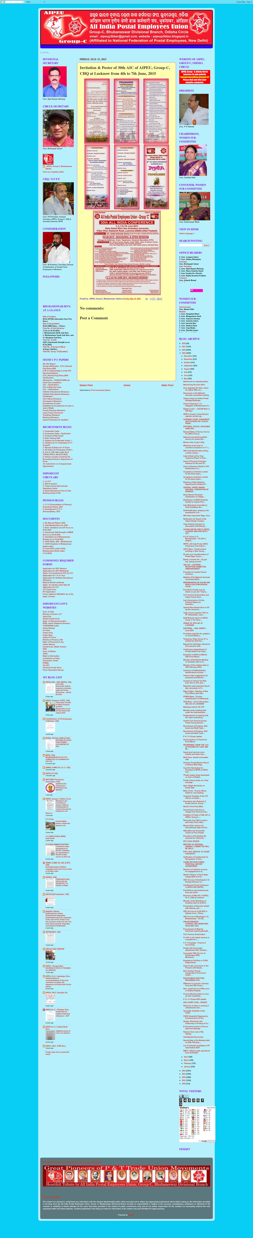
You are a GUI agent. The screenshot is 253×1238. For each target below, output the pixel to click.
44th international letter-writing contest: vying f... (195, 452)
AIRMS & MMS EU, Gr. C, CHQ (58, 768)
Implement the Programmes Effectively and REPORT (61, 787)
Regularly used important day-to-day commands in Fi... (196, 687)
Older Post (167, 385)
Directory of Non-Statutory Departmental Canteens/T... (195, 483)
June (186, 375)
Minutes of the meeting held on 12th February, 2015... (196, 666)
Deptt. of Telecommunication (54, 621)
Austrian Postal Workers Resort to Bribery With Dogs (196, 764)
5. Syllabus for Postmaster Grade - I (57, 441)
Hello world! (50, 838)
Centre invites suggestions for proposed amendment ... (195, 677)
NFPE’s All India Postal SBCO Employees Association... (195, 545)
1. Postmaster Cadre (51, 431)
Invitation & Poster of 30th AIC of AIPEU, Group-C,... (196, 816)
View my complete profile (53, 172)
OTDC (45, 654)
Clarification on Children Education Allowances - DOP (63, 1014)
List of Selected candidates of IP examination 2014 (196, 1047)
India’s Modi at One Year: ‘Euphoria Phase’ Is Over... (195, 457)
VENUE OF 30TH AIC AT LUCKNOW (193, 624)
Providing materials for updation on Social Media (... (196, 635)
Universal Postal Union (52, 668)
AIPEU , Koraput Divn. (55, 966)
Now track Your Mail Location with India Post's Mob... (195, 821)
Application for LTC (51, 587)
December (188, 356)
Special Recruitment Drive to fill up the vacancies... (196, 608)
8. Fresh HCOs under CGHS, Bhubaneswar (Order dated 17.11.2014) (54, 551)
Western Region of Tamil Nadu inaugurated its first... (195, 876)
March (186, 1060)
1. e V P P (47, 481)
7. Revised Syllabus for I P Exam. (56, 448)
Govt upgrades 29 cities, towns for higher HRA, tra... (195, 389)
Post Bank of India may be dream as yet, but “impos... (195, 591)
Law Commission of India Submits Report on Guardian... (193, 602)
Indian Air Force (49, 637)
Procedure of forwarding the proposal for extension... (194, 837)
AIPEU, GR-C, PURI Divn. (56, 1046)
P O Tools (50, 819)
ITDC (45, 649)
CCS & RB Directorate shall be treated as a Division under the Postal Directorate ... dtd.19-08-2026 (63, 689)
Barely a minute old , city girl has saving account (195, 560)
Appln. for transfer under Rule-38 (56, 585)
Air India (46, 630)
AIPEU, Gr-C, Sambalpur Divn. (58, 976)
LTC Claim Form (49, 590)
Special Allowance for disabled (55, 420)
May (186, 379)
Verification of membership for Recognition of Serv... (195, 858)
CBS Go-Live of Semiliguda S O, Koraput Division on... (196, 881)
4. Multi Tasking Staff (51, 438)
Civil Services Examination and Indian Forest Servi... (196, 596)
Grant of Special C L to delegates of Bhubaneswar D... (196, 405)
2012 (184, 1077)
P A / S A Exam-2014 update (194, 999)
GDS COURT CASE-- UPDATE (195, 1002)
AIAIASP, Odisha (52, 911)
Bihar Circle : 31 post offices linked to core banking (194, 792)
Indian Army (48, 633)
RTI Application (49, 592)
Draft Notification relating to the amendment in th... (196, 511)
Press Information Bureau (53, 670)
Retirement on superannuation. (196, 381)
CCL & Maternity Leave (52, 387)
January (187, 1067)
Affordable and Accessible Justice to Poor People (194, 832)
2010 (184, 1084)
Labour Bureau (49, 644)
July (186, 372)
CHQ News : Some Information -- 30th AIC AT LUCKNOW (196, 703)
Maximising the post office (194, 385)
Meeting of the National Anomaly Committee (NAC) (196, 578)
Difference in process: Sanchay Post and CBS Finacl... (196, 984)
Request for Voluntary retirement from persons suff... (196, 645)
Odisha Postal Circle (51, 619)
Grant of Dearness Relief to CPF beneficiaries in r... (196, 467)
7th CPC (46, 665)
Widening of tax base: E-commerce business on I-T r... (196, 447)
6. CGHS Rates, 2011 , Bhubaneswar (57, 542)
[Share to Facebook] (158, 299)
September (188, 366)
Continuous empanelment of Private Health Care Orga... (195, 650)
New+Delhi (197, 290)
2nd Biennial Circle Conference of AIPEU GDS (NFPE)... (196, 886)
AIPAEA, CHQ (51, 877)
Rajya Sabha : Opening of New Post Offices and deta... (195, 692)
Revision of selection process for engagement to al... (195, 870)
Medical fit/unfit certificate (53, 583)
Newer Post (86, 385)
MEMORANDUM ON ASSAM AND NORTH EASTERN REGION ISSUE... (196, 584)
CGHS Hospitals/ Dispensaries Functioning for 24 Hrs (195, 1017)
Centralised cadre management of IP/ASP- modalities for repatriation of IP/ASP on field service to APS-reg (63, 852)
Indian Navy (47, 635)
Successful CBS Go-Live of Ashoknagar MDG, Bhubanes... (194, 955)
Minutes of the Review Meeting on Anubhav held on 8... (195, 661)
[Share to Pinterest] (161, 299)
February (188, 1063)
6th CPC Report (49, 364)
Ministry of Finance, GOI (53, 640)
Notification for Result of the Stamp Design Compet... (194, 520)
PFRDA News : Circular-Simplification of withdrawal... (196, 698)
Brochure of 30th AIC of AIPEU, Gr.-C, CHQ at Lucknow (196, 897)
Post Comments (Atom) (100, 390)
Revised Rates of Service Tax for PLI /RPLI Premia (196, 433)
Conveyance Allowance (52, 401)
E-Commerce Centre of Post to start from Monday (195, 1028)
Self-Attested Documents (193, 1037)
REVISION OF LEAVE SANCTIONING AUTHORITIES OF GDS (63, 743)
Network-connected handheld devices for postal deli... (195, 438)
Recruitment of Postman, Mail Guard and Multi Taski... (195, 727)
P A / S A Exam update (192, 736)
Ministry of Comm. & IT (52, 614)
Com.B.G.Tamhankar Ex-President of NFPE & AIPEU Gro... (195, 770)
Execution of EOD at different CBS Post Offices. (195, 656)
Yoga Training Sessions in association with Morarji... (194, 525)
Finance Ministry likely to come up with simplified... (196, 995)
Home (127, 385)
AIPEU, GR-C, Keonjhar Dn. (57, 993)
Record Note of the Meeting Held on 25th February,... (196, 1041)
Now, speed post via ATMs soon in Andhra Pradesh (196, 990)
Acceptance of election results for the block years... (195, 473)
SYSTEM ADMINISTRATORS (57, 844)
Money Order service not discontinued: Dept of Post (195, 827)
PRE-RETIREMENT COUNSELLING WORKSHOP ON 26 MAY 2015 (195, 924)
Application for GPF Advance (55, 569)
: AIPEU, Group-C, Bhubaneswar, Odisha (58, 167)
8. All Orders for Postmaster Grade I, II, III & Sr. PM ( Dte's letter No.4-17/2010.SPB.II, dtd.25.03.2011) (58, 452)
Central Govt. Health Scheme (54, 647)
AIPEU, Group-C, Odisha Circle (58, 799)
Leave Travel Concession (53, 413)
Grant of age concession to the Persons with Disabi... (195, 967)
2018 (184, 343)
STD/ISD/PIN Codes (51, 626)
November (188, 359)
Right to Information (51, 656)
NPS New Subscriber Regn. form (196, 516)
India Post (47, 616)
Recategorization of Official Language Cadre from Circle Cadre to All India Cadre (59, 869)
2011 (184, 1080)
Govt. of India (48, 612)
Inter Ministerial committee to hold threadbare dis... (195, 506)
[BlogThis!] (153, 299)
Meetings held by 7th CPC (193, 707)
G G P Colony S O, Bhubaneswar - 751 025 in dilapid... (194, 539)
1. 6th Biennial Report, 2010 (54, 523)
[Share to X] (156, 299)
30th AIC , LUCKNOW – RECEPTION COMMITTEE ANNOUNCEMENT (194, 567)
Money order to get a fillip (193, 442)
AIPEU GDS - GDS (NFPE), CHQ (58, 682)
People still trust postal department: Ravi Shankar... (195, 949)
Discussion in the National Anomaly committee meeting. (196, 394)
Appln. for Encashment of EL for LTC (58, 573)
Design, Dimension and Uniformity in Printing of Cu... (196, 1022)
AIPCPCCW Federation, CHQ (57, 894)
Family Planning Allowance (54, 410)
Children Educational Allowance (56, 392)
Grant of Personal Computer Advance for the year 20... (194, 462)
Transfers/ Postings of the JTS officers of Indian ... (195, 797)
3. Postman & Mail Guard (53, 436)
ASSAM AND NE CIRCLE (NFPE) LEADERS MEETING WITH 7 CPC (196, 531)
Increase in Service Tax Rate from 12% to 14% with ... (194, 682)
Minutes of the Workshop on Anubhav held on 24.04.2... (195, 902)
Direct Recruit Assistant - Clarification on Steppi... (194, 496)
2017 (184, 347)
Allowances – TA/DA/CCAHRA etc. (56, 380)
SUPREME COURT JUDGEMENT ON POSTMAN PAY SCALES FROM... (196, 421)
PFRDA (46, 663)
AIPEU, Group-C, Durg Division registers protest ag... (196, 415)
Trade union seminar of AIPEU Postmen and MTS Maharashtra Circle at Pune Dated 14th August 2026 (63, 708)
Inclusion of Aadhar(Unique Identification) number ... (194, 671)
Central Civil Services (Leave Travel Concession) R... (195, 722)
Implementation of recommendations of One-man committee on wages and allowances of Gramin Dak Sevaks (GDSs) (58, 982)
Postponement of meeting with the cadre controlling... (195, 716)
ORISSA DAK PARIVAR (55, 949)
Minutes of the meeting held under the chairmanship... (194, 711)
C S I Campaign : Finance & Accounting (194, 944)
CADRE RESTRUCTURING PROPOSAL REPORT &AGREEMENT (193, 864)
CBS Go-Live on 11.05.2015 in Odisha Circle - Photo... (195, 912)
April (186, 1057)
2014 (184, 1071)
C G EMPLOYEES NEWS (56, 836)
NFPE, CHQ (50, 755)
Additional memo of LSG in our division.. (63, 1032)
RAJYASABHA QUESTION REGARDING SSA (193, 979)
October (187, 362)
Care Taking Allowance (52, 399)
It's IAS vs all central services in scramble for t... (196, 938)
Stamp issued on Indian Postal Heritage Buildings (195, 399)
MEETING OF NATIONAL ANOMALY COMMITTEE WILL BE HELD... (196, 846)
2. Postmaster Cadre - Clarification (57, 434)
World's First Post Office (193, 807)
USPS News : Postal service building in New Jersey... (194, 550)
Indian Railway (49, 628)
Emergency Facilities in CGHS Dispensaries (195, 961)
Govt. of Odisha (49, 651)
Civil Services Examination (194, 934)
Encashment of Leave (51, 403)
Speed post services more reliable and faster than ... (194, 753)
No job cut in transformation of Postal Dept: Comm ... (195, 555)
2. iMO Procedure (50, 484)
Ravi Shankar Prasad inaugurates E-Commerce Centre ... (194, 973)
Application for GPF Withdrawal (56, 571)
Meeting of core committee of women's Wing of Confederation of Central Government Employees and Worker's (58, 807)
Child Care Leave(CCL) (52, 383)
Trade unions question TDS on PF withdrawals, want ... (195, 614)
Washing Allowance (51, 417)
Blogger (131, 1215)
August (187, 369)
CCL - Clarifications (51, 385)
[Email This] (151, 299)
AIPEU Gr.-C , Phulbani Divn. (57, 1010)
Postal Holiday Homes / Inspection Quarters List (63, 823)
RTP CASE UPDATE (191, 841)
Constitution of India (51, 658)
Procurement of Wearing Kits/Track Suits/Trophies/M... (196, 930)
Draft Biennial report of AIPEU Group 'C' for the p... (195, 619)
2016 (184, 350)
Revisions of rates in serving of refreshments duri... (196, 1007)
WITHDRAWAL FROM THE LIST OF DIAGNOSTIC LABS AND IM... (196, 747)
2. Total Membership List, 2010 (55, 525)
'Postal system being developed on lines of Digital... (196, 776)
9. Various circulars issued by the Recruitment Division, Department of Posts (57, 459)
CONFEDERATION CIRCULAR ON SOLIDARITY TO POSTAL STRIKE (62, 882)
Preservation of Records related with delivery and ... (196, 907)
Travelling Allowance (51, 415)
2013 (184, 1074)
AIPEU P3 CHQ (52, 773)
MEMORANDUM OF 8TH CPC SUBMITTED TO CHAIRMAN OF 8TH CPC (57, 759)
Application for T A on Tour (54, 576)
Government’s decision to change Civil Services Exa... (195, 811)
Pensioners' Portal (50, 661)
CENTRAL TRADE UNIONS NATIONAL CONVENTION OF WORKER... (196, 489)
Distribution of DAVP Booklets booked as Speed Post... (195, 501)
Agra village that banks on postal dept (194, 787)
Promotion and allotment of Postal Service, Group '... (194, 802)
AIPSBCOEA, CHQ (53, 932)
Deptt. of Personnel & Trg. (53, 642)
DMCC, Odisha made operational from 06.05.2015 (196, 1052)
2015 (184, 353)
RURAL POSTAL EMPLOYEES (58, 738)
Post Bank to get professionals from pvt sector (195, 891)
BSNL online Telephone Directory (56, 623)
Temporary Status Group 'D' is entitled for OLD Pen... (195, 640)
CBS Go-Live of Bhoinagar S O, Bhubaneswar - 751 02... (196, 918)
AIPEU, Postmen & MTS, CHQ (58, 701)
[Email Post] (146, 299)
